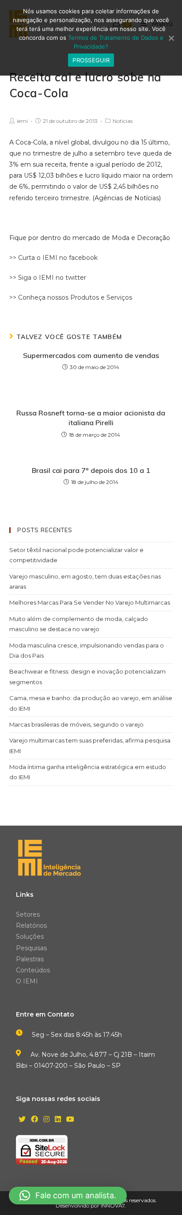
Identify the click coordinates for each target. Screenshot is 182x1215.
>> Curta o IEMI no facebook (53, 258)
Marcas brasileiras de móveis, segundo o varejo (76, 724)
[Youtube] (70, 1119)
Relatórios (31, 925)
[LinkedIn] (58, 1119)
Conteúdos (33, 970)
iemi (22, 121)
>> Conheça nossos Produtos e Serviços (70, 297)
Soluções (30, 937)
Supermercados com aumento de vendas (91, 355)
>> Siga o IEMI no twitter (47, 278)
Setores (28, 914)
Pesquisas (31, 948)
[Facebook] (34, 1119)
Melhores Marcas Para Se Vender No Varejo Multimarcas (89, 602)
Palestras (30, 959)
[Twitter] (22, 1119)
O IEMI (27, 981)
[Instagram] (46, 1119)
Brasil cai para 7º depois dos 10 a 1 (91, 470)
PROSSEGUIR (91, 60)
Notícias (123, 121)
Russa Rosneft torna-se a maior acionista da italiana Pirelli (90, 417)
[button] (68, 1195)
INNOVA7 (113, 1205)
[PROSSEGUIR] (171, 38)
